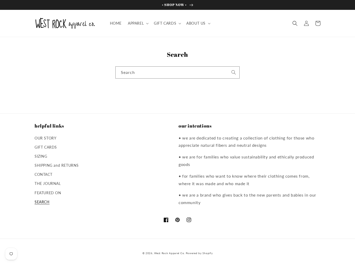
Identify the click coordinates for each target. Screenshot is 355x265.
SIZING (41, 156)
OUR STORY (45, 138)
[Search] (233, 72)
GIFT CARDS (46, 147)
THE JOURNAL (48, 183)
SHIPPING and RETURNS (57, 165)
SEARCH (42, 202)
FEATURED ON (48, 193)
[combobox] (177, 72)
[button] (138, 23)
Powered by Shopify (199, 253)
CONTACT (43, 174)
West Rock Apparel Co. (169, 253)
